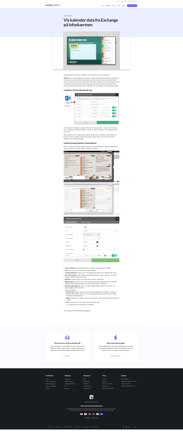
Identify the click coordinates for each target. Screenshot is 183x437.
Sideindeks (87, 417)
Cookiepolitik (86, 426)
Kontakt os (67, 355)
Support (124, 5)
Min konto (67, 388)
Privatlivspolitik (58, 426)
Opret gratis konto (132, 5)
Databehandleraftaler (67, 426)
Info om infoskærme (51, 381)
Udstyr (114, 5)
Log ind (118, 1)
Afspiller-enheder (69, 381)
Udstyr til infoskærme (51, 386)
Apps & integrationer (51, 383)
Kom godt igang (87, 386)
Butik (125, 1)
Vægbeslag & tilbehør (70, 383)
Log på (47, 388)
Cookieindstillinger (94, 426)
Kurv (66, 386)
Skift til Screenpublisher (108, 388)
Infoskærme (67, 379)
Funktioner (108, 5)
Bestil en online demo (107, 383)
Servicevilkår (50, 426)
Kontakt (130, 1)
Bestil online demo (115, 355)
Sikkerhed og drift (78, 426)
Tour (103, 5)
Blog (122, 1)
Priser (118, 5)
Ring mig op (105, 386)
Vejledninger (86, 381)
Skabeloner (86, 383)
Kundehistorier (87, 388)
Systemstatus (95, 417)
